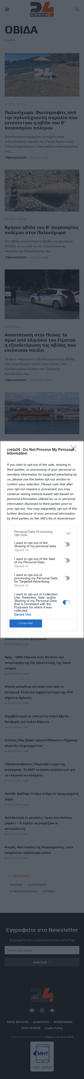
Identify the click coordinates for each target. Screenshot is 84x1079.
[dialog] (42, 539)
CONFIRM (26, 623)
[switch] (66, 544)
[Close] (74, 450)
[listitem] (42, 533)
